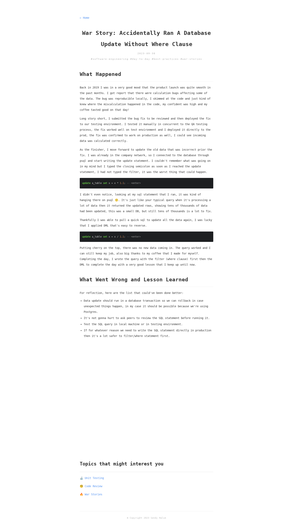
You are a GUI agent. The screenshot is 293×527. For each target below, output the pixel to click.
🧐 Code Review (91, 486)
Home (84, 17)
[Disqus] (146, 400)
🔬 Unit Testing (92, 478)
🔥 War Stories (91, 494)
